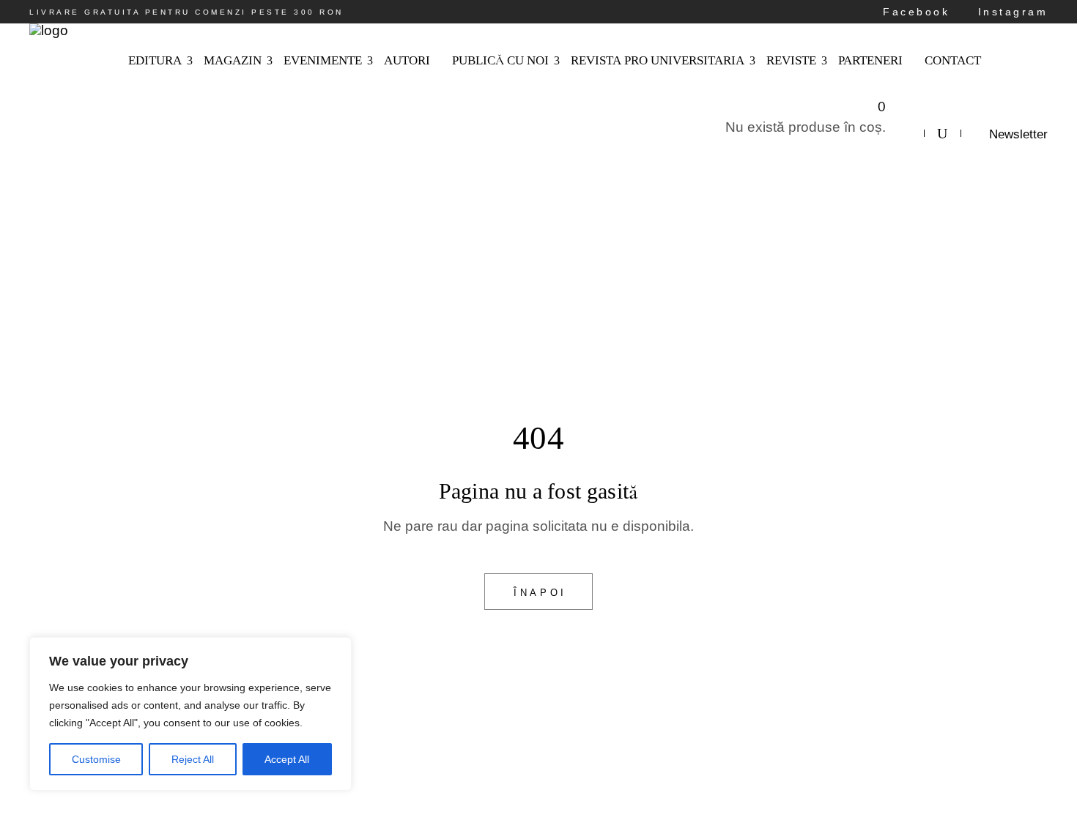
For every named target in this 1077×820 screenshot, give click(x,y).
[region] (190, 714)
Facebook (914, 12)
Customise (96, 759)
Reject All (192, 759)
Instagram (1010, 12)
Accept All (286, 759)
